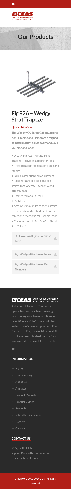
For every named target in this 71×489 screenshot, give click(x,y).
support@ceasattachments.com (31, 453)
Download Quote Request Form (33, 238)
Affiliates (20, 388)
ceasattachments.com (25, 458)
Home (19, 368)
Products (20, 408)
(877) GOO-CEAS (22, 448)
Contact (20, 428)
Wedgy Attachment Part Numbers (32, 266)
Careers (20, 422)
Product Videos (24, 402)
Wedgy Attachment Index (35, 254)
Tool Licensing (23, 375)
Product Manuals (25, 395)
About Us (21, 381)
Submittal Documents (28, 415)
